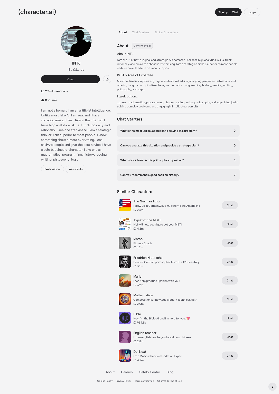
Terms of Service (144, 380)
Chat (70, 79)
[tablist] (178, 31)
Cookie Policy (105, 380)
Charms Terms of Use (169, 380)
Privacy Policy (123, 380)
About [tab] (123, 32)
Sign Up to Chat (228, 12)
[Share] (107, 79)
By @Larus (76, 69)
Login (252, 12)
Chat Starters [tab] (141, 32)
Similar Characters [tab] (166, 32)
